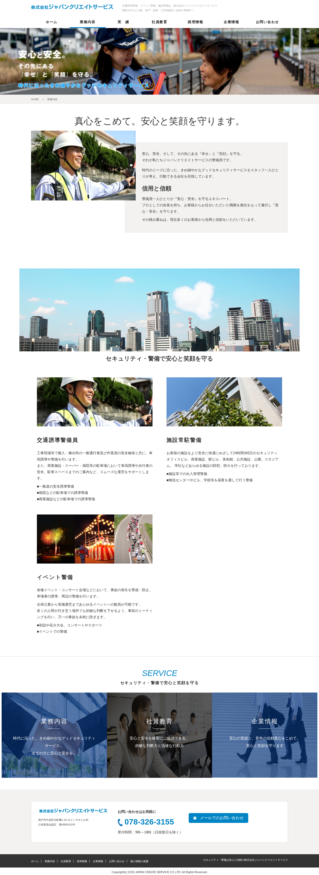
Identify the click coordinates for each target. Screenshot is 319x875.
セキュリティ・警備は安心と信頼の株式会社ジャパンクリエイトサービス (245, 859)
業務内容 (87, 22)
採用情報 (195, 22)
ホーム (51, 22)
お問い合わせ (267, 22)
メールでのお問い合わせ (222, 818)
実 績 (123, 22)
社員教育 (159, 22)
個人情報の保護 (139, 861)
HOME (35, 99)
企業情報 (231, 22)
